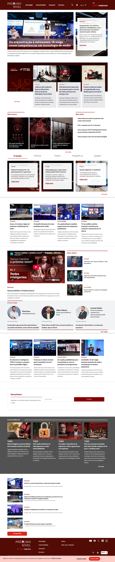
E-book (13, 166)
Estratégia (29, 5)
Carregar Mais (17, 533)
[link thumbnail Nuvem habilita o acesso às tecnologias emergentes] (74, 289)
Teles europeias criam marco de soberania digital (92, 137)
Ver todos (17, 101)
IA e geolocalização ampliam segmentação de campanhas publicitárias (67, 226)
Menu (82, 5)
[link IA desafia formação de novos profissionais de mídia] (45, 212)
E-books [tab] (18, 156)
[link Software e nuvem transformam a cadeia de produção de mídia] (15, 483)
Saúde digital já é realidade (90, 170)
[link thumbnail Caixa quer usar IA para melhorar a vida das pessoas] (74, 261)
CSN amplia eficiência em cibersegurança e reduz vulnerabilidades (16, 145)
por (94, 3)
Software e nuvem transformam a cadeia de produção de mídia (42, 483)
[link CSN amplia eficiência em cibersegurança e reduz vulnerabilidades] (44, 431)
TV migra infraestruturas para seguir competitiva (38, 524)
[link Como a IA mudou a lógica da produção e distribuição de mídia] (21, 212)
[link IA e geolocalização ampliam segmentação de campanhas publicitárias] (69, 212)
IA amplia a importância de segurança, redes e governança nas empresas (69, 446)
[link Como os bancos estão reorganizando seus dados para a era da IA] (93, 73)
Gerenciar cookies (81, 558)
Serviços (61, 5)
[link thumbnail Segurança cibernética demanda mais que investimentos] (74, 275)
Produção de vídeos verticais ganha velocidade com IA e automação (43, 362)
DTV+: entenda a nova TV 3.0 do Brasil (89, 125)
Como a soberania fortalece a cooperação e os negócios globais (61, 145)
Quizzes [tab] (97, 156)
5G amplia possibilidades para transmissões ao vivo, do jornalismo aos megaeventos (68, 362)
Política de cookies (56, 558)
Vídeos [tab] (57, 156)
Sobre (63, 541)
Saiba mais (83, 45)
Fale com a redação (67, 545)
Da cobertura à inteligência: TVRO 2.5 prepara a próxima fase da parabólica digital (19, 362)
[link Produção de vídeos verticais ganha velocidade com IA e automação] (45, 347)
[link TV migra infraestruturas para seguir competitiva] (15, 523)
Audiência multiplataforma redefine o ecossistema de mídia (41, 509)
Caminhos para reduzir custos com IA (40, 146)
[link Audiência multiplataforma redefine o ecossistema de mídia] (15, 509)
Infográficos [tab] (77, 156)
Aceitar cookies (94, 558)
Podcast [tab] (37, 156)
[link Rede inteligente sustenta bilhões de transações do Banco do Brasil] (19, 431)
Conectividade (41, 5)
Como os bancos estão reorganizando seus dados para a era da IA (93, 89)
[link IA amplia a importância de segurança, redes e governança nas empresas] (70, 431)
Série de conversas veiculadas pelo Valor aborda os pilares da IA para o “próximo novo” (95, 446)
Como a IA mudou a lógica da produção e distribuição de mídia (20, 226)
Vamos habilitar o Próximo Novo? (20, 291)
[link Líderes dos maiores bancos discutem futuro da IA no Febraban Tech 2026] (44, 73)
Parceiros (10, 287)
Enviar (89, 399)
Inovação (52, 5)
